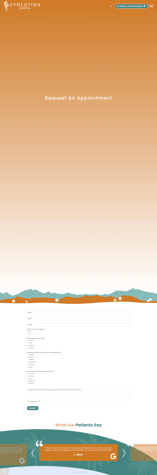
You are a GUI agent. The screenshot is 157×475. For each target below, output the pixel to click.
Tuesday (31, 359)
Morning (31, 340)
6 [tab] (79, 471)
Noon (30, 343)
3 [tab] (74, 471)
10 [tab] (86, 471)
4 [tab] (75, 471)
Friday (30, 367)
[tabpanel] (78, 452)
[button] (151, 6)
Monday (31, 357)
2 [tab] (72, 471)
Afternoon (32, 345)
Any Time (31, 373)
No (29, 334)
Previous (32, 453)
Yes (30, 331)
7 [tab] (81, 471)
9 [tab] (84, 471)
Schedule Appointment (130, 6)
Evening (31, 348)
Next (124, 453)
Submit (33, 408)
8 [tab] (83, 471)
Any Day (31, 354)
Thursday (31, 364)
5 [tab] (77, 471)
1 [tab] (70, 471)
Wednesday (32, 362)
